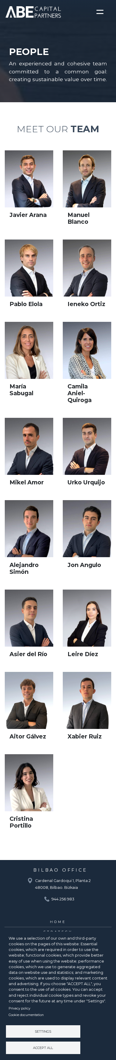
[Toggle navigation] (102, 12)
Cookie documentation (26, 1015)
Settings (43, 1031)
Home (58, 922)
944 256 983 (62, 899)
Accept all (43, 1048)
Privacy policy (19, 1008)
